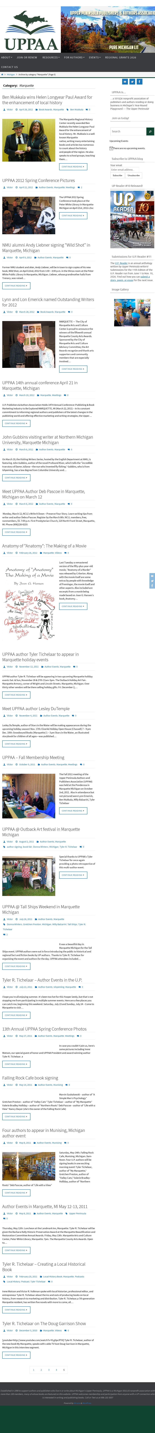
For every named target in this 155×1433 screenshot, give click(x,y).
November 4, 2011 (28, 708)
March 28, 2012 (26, 309)
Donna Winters (40, 837)
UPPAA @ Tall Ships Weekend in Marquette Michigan (41, 900)
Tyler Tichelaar (38, 1263)
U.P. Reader (121, 263)
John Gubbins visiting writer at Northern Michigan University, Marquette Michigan (47, 436)
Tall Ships (72, 913)
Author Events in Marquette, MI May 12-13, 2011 (44, 1191)
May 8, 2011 (25, 1127)
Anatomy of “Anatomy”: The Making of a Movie (44, 541)
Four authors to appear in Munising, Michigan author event (43, 1118)
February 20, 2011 (28, 1259)
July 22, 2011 (25, 974)
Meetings (70, 186)
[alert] (132, 148)
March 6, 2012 (26, 445)
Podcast (25, 1263)
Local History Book (52, 1259)
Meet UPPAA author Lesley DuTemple (35, 702)
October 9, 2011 (27, 757)
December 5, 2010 (28, 1311)
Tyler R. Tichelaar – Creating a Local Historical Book (43, 1249)
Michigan (11, 74)
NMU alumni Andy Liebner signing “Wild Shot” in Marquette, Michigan (46, 246)
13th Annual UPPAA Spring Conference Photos (44, 1015)
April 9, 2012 (25, 255)
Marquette (58, 109)
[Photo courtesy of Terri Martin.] (132, 313)
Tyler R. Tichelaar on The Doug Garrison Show (44, 1305)
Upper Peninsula (77, 1197)
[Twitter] (151, 581)
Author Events (46, 186)
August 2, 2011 (26, 833)
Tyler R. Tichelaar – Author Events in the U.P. (42, 967)
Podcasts (79, 1259)
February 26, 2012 (28, 547)
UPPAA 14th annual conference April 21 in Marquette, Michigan (40, 382)
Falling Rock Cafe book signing (30, 1064)
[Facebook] (151, 586)
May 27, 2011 (25, 1022)
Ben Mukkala (76, 109)
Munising (58, 1070)
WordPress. (86, 1384)
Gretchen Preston (32, 913)
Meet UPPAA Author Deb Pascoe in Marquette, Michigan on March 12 (43, 490)
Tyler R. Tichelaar (68, 837)
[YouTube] (151, 576)
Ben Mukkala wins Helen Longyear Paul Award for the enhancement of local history (47, 99)
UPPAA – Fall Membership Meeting (33, 750)
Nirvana (77, 1384)
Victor (10, 109)
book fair (27, 837)
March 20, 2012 (26, 391)
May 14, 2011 (25, 1070)
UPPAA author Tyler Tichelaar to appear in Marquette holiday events (40, 651)
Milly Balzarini (59, 913)
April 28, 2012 (26, 109)
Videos (58, 547)
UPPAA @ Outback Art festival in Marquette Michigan (41, 824)
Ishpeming (59, 974)
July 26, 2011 (25, 909)
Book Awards (45, 109)
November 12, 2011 (29, 660)
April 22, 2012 (26, 186)
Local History (13, 1263)
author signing (14, 837)
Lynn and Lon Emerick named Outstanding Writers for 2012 (48, 300)
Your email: (116, 165)
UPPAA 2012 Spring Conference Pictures (38, 180)
